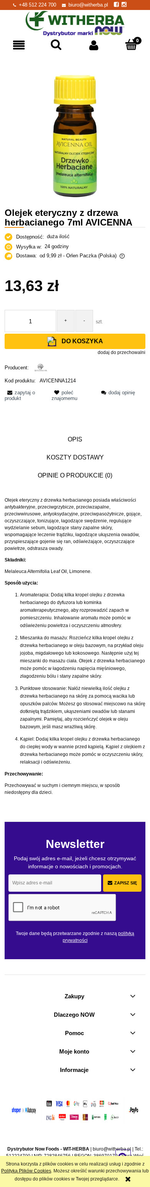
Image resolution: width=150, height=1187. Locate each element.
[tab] (75, 439)
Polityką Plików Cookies (26, 1171)
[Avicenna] (40, 367)
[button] (19, 45)
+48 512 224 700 (37, 5)
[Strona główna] (75, 22)
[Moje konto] (94, 45)
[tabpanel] (75, 646)
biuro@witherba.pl (88, 5)
